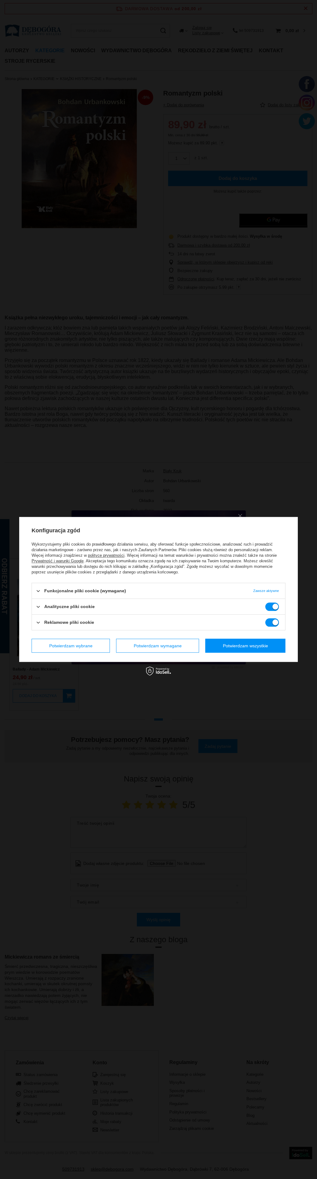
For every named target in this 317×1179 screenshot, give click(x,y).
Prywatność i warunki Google (58, 561)
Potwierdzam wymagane (158, 645)
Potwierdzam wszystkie (245, 645)
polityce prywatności (106, 555)
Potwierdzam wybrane (71, 645)
